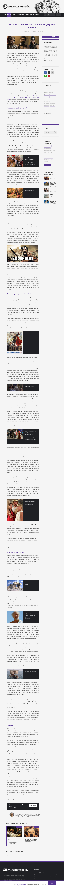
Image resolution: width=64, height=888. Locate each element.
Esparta (52, 159)
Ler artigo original (33, 805)
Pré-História (46, 92)
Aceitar (51, 883)
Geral (45, 118)
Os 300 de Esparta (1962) (29, 97)
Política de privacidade (53, 876)
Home (4, 14)
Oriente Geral (46, 105)
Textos (9, 14)
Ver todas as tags (47, 164)
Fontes (27, 14)
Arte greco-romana (47, 148)
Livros (13, 14)
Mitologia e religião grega (48, 150)
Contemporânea (52, 103)
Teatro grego (46, 161)
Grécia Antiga (46, 96)
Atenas (54, 150)
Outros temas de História (48, 107)
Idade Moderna (46, 103)
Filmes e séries (20, 14)
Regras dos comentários (53, 874)
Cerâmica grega (46, 159)
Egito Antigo (51, 92)
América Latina (52, 105)
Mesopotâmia (46, 94)
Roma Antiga (52, 96)
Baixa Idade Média (47, 101)
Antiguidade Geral (52, 94)
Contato (35, 878)
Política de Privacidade (21, 884)
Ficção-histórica (34, 14)
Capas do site (51, 872)
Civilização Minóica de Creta (48, 152)
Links (35, 876)
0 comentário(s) (40, 31)
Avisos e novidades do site (39, 872)
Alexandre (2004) (18, 97)
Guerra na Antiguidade (47, 146)
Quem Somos (36, 874)
